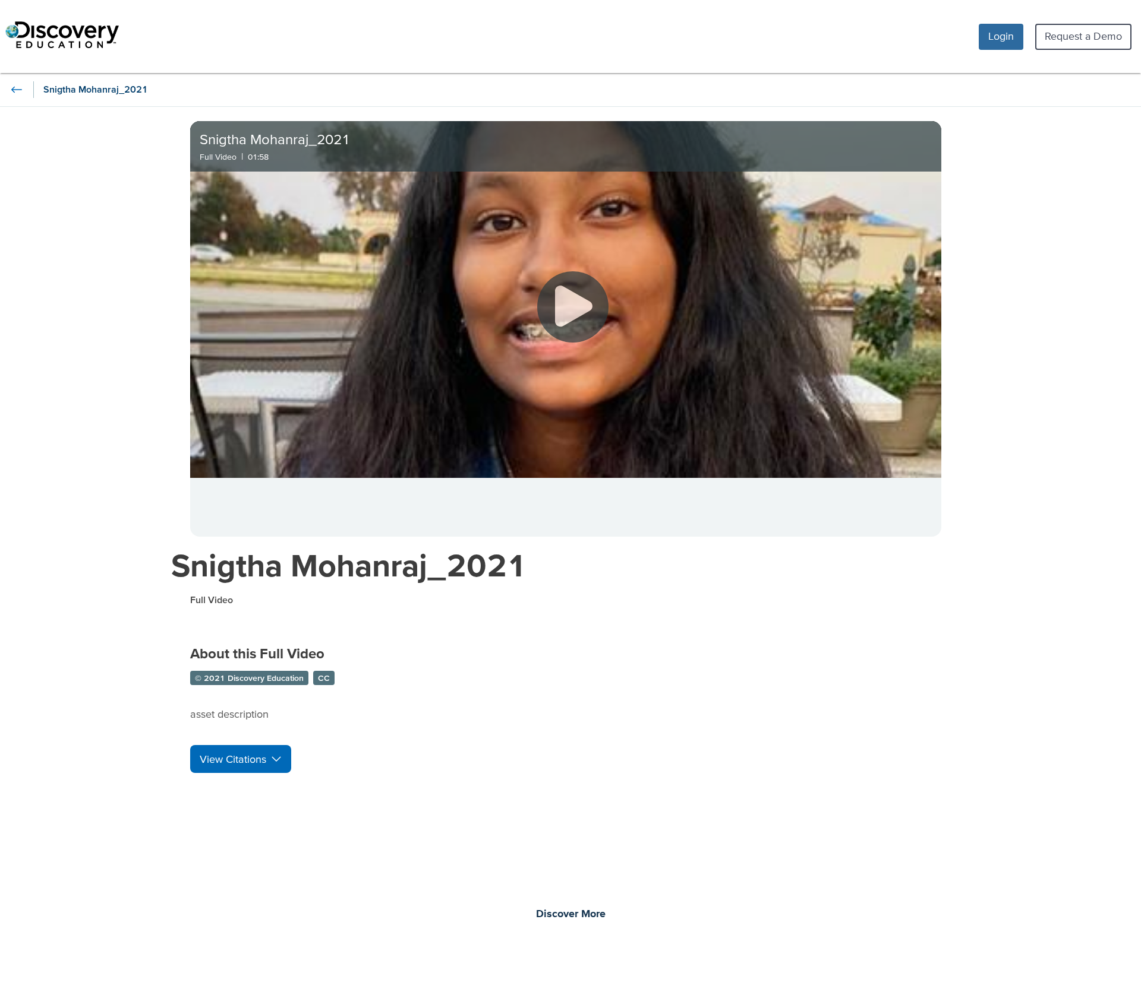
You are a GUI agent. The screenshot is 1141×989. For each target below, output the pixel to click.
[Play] (573, 307)
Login (1001, 36)
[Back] (17, 90)
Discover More (571, 914)
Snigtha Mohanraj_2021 (349, 565)
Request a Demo (1083, 36)
